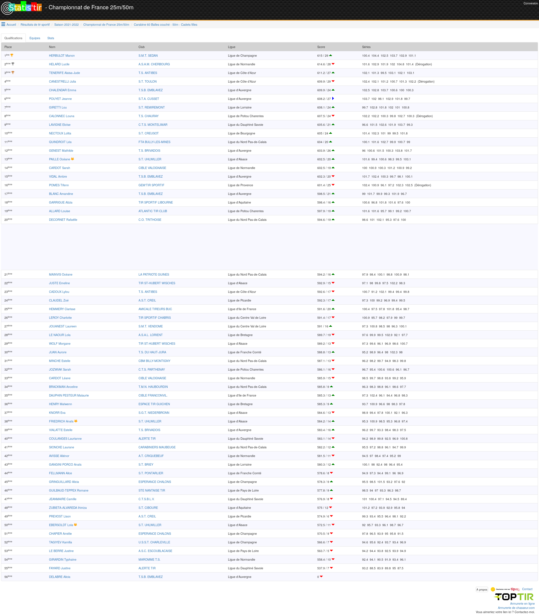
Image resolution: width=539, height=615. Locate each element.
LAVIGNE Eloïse (60, 124)
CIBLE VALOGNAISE (152, 168)
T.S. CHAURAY (149, 116)
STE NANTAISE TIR (152, 490)
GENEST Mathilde (61, 150)
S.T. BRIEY (146, 464)
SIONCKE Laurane (61, 447)
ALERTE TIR (147, 438)
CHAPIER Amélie (60, 533)
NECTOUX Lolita (60, 133)
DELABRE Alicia (59, 577)
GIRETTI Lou (58, 107)
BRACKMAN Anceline (63, 387)
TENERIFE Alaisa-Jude (64, 73)
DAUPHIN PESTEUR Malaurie (69, 395)
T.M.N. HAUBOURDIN (153, 387)
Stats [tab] (50, 38)
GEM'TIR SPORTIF (151, 185)
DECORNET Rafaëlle (63, 219)
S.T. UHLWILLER (150, 159)
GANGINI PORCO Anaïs (65, 464)
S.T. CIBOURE (148, 507)
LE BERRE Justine (61, 551)
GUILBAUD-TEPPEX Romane (68, 490)
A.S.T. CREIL (147, 300)
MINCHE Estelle (59, 361)
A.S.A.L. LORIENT (151, 335)
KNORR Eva (57, 412)
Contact (527, 589)
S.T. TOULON (148, 81)
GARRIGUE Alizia (60, 202)
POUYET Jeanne (60, 98)
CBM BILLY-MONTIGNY (154, 361)
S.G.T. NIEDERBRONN (154, 412)
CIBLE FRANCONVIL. (153, 395)
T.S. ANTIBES (148, 73)
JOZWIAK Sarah (60, 369)
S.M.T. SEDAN (148, 55)
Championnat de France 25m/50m (106, 24)
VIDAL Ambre (58, 176)
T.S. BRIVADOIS (149, 150)
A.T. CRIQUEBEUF (151, 456)
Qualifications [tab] (13, 38)
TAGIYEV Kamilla (60, 542)
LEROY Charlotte (60, 317)
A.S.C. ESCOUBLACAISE (155, 551)
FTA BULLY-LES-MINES (154, 142)
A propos (481, 589)
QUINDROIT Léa (60, 142)
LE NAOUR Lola (60, 335)
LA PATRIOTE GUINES (154, 274)
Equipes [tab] (34, 38)
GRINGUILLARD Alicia (64, 482)
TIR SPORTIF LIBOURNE (156, 202)
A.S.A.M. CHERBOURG (154, 64)
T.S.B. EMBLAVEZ (151, 90)
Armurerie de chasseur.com (516, 608)
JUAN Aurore (58, 352)
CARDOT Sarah (59, 168)
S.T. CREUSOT (149, 133)
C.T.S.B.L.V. (147, 499)
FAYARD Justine (60, 568)
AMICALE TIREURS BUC (155, 309)
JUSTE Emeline (59, 283)
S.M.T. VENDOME (151, 326)
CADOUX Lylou (59, 291)
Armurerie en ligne (522, 603)
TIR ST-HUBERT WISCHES (157, 283)
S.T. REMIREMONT (152, 107)
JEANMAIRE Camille (62, 499)
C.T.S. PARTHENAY (152, 369)
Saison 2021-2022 (66, 24)
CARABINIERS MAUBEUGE (157, 447)
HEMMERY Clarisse (62, 309)
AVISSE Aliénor (59, 456)
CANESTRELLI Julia (62, 81)
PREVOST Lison (60, 516)
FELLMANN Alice (60, 473)
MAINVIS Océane (60, 274)
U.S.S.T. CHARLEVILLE (154, 542)
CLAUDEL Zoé (59, 300)
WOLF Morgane (60, 343)
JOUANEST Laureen (63, 326)
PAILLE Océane (59, 159)
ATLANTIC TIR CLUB (153, 211)
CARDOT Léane (60, 378)
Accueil (11, 24)
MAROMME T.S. (149, 559)
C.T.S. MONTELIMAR (153, 124)
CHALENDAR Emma (62, 90)
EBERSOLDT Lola (61, 525)
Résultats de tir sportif (35, 24)
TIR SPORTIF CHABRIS (155, 317)
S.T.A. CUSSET (149, 98)
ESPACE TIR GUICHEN (154, 404)
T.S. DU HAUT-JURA (152, 352)
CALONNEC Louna (61, 116)
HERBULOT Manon (62, 55)
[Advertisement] (446, 10)
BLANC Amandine (61, 194)
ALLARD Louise (59, 211)
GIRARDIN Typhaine (62, 559)
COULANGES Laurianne (65, 438)
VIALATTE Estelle (60, 430)
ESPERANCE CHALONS (155, 482)
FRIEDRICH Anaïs (61, 421)
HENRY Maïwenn (60, 404)
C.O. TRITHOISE (150, 219)
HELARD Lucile (59, 64)
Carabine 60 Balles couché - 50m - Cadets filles (165, 24)
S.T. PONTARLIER (151, 473)
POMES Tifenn (59, 185)
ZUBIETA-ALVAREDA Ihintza (68, 507)
